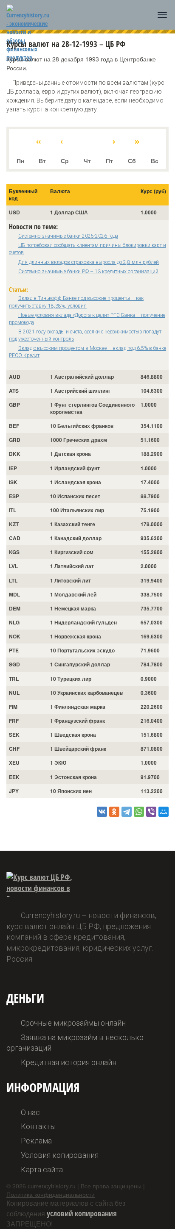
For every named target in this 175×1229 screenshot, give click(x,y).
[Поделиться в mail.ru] (163, 812)
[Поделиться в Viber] (151, 812)
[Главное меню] (162, 15)
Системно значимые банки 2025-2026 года (68, 236)
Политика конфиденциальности (50, 1194)
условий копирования (82, 1213)
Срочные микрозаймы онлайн (73, 1022)
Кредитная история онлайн (68, 1062)
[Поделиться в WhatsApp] (139, 812)
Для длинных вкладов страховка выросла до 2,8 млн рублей (88, 262)
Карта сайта (42, 1169)
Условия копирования (60, 1155)
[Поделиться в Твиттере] (126, 812)
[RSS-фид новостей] (161, 1212)
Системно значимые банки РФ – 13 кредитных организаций (88, 272)
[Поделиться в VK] (102, 812)
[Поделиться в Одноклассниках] (114, 812)
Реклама (36, 1140)
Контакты (38, 1126)
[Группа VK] (151, 1212)
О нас (30, 1112)
